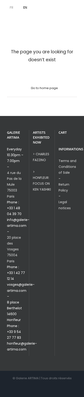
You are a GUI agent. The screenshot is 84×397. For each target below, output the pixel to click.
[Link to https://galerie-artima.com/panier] (41, 7)
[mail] (79, 8)
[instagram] (64, 8)
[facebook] (57, 8)
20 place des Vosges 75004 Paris (14, 249)
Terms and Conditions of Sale (67, 167)
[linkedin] (72, 8)
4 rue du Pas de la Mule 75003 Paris (14, 184)
